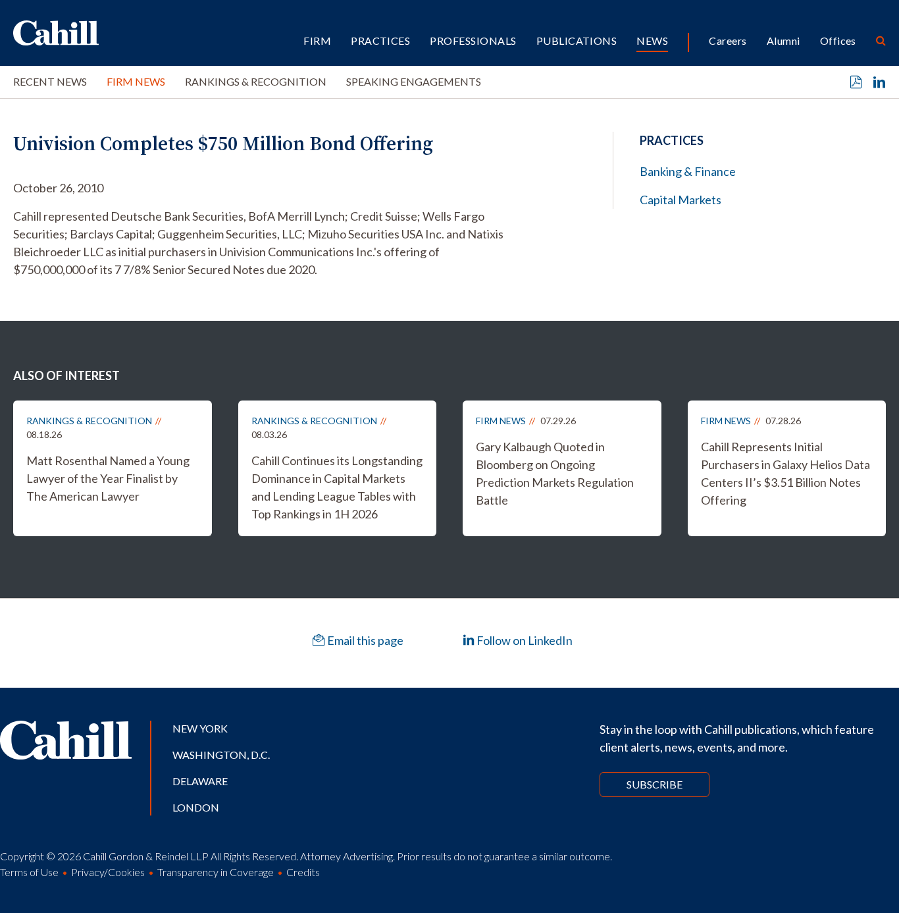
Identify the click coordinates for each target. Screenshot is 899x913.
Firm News (136, 81)
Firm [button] (317, 40)
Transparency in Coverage (215, 872)
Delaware (200, 781)
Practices (380, 40)
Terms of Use (29, 872)
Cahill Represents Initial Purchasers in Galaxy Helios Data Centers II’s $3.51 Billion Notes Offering (785, 473)
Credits (303, 872)
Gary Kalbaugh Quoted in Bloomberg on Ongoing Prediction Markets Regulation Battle (555, 473)
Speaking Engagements (413, 81)
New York (200, 728)
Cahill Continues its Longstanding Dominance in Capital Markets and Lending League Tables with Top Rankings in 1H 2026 (337, 487)
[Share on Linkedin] (879, 82)
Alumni (783, 40)
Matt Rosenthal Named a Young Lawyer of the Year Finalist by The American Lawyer (108, 478)
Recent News (50, 81)
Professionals (473, 40)
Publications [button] (576, 40)
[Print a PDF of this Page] (856, 82)
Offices (838, 40)
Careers (727, 40)
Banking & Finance (688, 171)
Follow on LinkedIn (524, 640)
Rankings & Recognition (255, 81)
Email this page (364, 640)
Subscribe (654, 784)
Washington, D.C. (221, 754)
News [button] (652, 40)
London (195, 807)
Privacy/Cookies (108, 872)
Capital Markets (680, 199)
